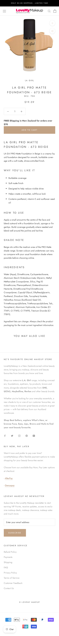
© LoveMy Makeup (29, 602)
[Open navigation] (4, 11)
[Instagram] (19, 435)
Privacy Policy (10, 572)
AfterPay (9, 478)
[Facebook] (5, 435)
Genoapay (9, 485)
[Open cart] (54, 11)
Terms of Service (11, 577)
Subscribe (14, 532)
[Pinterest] (26, 435)
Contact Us (9, 588)
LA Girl (29, 80)
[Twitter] (12, 435)
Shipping (8, 562)
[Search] (49, 11)
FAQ (6, 567)
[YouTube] (34, 435)
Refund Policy (10, 551)
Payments (8, 557)
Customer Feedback (13, 583)
